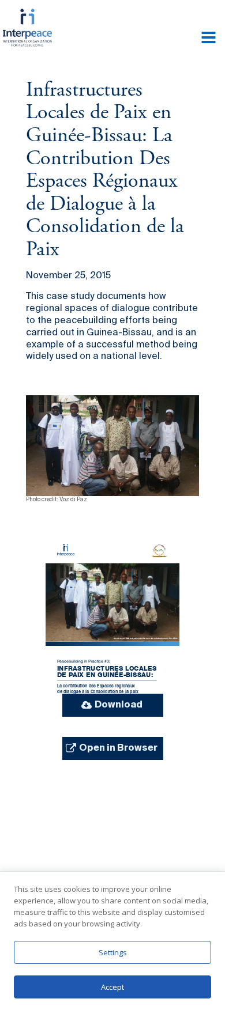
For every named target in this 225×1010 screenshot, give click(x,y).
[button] (112, 705)
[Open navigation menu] (208, 38)
